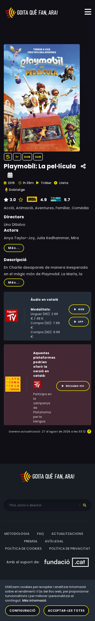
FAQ (40, 533)
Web (81, 309)
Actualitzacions (67, 533)
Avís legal (54, 541)
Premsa (30, 541)
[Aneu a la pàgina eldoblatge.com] (6, 190)
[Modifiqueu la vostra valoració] (20, 200)
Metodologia (16, 533)
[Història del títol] (10, 175)
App (80, 322)
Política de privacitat (69, 548)
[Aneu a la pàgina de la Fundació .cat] (66, 561)
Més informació (34, 600)
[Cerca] (84, 505)
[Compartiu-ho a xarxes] (83, 166)
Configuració (22, 610)
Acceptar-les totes (66, 610)
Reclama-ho (75, 386)
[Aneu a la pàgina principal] (32, 12)
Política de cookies (23, 548)
